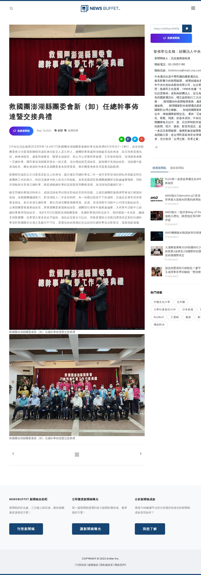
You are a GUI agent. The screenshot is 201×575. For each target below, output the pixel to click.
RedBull (159, 317)
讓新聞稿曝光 (90, 529)
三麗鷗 (175, 317)
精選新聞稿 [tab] (159, 168)
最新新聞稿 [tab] (177, 168)
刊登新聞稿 (26, 529)
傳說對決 (159, 324)
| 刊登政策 (81, 565)
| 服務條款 (93, 565)
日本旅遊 (187, 309)
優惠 (188, 317)
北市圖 (181, 302)
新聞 (60, 130)
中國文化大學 (162, 302)
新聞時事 (73, 130)
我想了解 (150, 529)
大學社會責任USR (165, 309)
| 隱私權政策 (106, 565)
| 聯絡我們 (119, 565)
